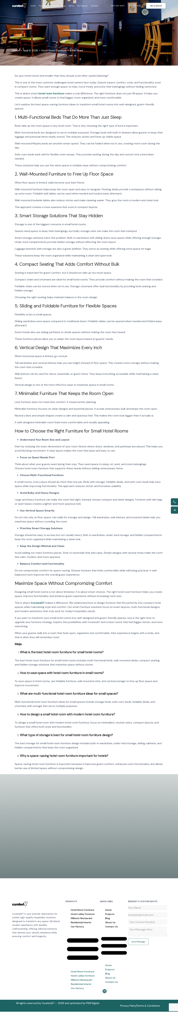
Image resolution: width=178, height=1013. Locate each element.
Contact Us (111, 926)
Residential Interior (81, 922)
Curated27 (37, 602)
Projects (109, 914)
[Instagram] (105, 991)
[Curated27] (20, 904)
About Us (110, 922)
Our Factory (77, 926)
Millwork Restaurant (81, 918)
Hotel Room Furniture (53, 50)
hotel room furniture (51, 93)
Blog (107, 918)
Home (108, 909)
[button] (83, 949)
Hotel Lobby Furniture (83, 914)
